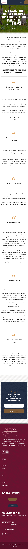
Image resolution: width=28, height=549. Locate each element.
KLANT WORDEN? (5, 485)
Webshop (4, 482)
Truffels (3, 468)
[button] (21, 2)
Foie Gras (4, 465)
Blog (3, 475)
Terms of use (14, 546)
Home (3, 461)
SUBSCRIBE (12, 499)
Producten (4, 472)
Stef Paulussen (13, 544)
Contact (3, 479)
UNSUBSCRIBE (13, 505)
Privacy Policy (21, 544)
